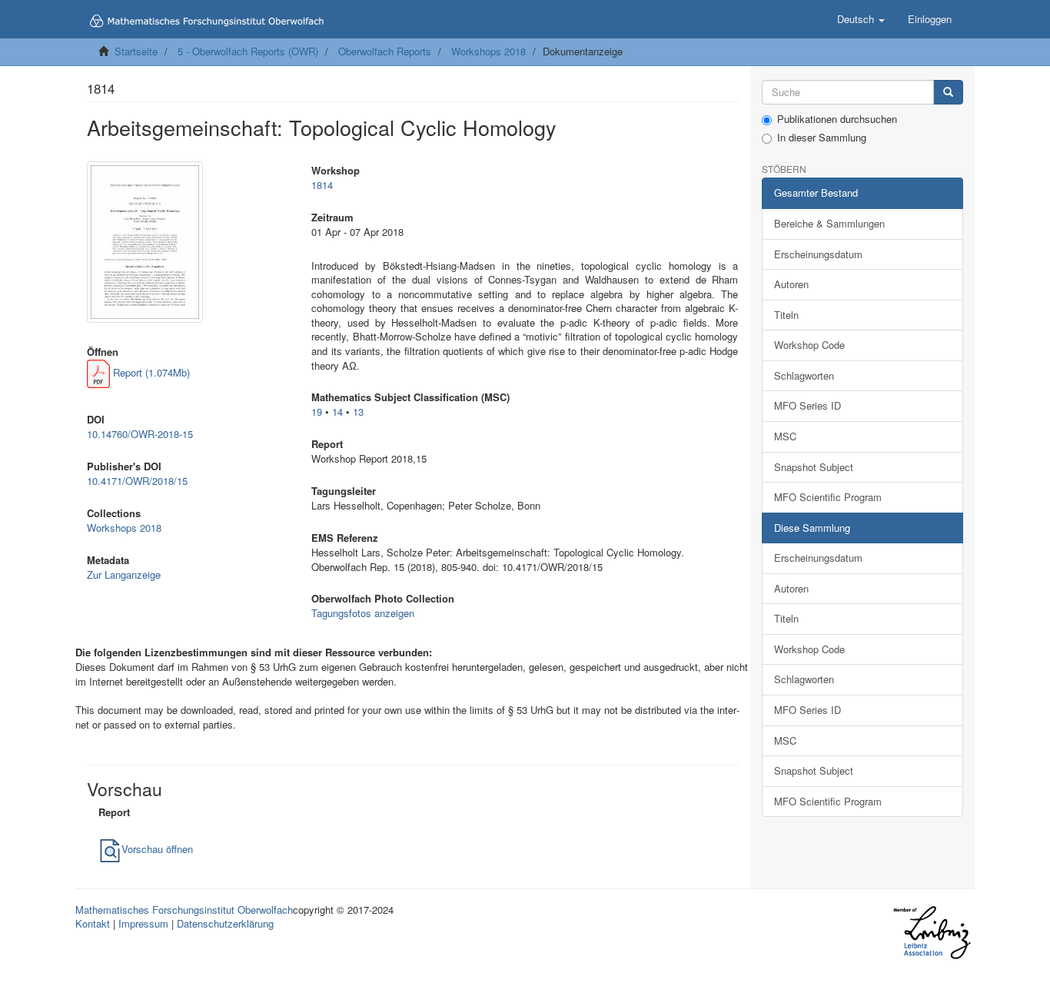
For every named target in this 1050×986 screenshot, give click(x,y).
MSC (785, 436)
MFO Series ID (807, 405)
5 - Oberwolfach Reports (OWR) (248, 51)
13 (358, 411)
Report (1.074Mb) (150, 372)
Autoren (791, 284)
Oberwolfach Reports (384, 51)
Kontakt (92, 923)
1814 (322, 185)
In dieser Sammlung (821, 137)
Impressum (143, 923)
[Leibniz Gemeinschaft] (931, 932)
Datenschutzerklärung (225, 923)
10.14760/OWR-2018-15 (140, 434)
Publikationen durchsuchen (837, 119)
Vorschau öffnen (157, 849)
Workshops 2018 (488, 51)
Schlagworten (804, 375)
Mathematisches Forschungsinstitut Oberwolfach (184, 909)
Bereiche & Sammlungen (829, 223)
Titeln (786, 314)
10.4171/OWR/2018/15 (137, 480)
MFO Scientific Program (828, 497)
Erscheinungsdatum (818, 254)
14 (337, 411)
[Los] (948, 92)
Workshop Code (809, 344)
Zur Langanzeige (124, 574)
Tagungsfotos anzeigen (362, 613)
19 (316, 411)
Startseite (136, 51)
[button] (861, 19)
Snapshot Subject (813, 467)
